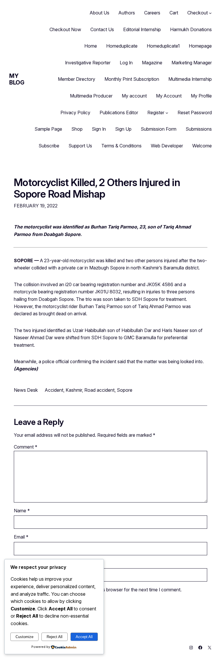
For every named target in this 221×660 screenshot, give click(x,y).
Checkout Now (65, 29)
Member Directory (76, 79)
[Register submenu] (166, 112)
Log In (126, 62)
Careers (152, 13)
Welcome (202, 146)
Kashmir (74, 390)
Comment (25, 447)
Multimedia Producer (91, 96)
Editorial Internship (142, 29)
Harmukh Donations (191, 29)
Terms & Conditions (121, 146)
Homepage (200, 46)
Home (90, 46)
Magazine (152, 62)
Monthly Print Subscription (131, 79)
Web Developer (167, 146)
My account (134, 96)
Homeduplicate (122, 46)
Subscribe (49, 146)
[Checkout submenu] (210, 13)
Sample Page (48, 129)
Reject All (54, 637)
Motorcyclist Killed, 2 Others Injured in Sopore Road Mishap (97, 188)
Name (22, 510)
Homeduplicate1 (163, 46)
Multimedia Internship (190, 79)
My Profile (201, 96)
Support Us (80, 146)
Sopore (124, 390)
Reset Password (195, 112)
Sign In (99, 129)
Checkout (197, 13)
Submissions (199, 129)
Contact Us (102, 29)
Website (22, 563)
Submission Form (158, 129)
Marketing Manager (192, 62)
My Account (169, 96)
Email (21, 537)
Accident (54, 390)
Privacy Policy (75, 112)
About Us (99, 13)
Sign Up (123, 129)
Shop (77, 129)
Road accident (99, 390)
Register (155, 112)
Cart (173, 13)
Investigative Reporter (87, 62)
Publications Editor (119, 112)
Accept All (84, 637)
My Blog (16, 79)
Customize (24, 637)
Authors (127, 13)
